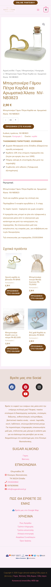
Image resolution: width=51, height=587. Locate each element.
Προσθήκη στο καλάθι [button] (13, 292)
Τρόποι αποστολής (25, 530)
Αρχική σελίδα (8, 71)
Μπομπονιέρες (28, 71)
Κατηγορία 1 (17, 136)
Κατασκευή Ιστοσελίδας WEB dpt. (25, 581)
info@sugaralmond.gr (16, 489)
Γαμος (18, 71)
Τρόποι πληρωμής (25, 526)
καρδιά (34, 136)
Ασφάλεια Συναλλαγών (25, 537)
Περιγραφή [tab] (8, 183)
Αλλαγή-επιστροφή (26, 534)
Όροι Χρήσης (25, 541)
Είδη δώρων (31, 576)
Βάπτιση (25, 459)
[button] (25, 3)
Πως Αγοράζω (25, 523)
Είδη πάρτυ (42, 576)
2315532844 (12, 482)
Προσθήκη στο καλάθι (18, 126)
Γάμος (15, 576)
